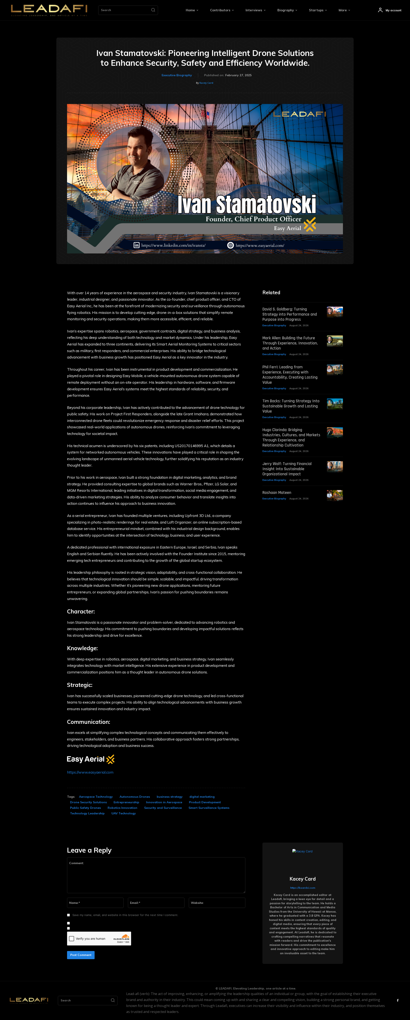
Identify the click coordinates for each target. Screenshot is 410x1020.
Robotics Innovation (122, 808)
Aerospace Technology (96, 797)
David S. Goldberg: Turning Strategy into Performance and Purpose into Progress (289, 314)
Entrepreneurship (126, 802)
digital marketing (202, 797)
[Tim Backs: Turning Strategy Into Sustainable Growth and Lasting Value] (335, 404)
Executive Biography (177, 75)
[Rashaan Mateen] (335, 495)
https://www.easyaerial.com (90, 772)
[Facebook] (397, 1000)
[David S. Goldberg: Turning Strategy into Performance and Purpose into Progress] (335, 312)
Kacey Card (206, 82)
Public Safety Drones (85, 808)
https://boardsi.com (302, 887)
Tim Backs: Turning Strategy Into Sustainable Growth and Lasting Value (290, 406)
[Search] (153, 10)
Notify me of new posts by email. (93, 928)
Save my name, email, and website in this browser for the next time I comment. (125, 915)
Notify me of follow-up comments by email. (100, 923)
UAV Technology (123, 813)
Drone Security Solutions (88, 802)
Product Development (205, 802)
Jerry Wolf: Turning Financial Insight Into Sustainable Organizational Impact (287, 469)
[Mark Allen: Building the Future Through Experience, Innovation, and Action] (335, 341)
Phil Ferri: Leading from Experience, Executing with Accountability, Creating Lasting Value (290, 374)
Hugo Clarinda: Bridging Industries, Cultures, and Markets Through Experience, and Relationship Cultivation (291, 437)
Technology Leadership (87, 813)
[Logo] (49, 10)
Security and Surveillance (163, 808)
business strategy (170, 797)
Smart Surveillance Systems (209, 808)
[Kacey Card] (302, 859)
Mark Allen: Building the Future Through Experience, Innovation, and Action (290, 343)
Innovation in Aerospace (164, 802)
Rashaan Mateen (276, 492)
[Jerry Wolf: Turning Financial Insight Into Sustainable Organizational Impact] (335, 467)
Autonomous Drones (135, 797)
